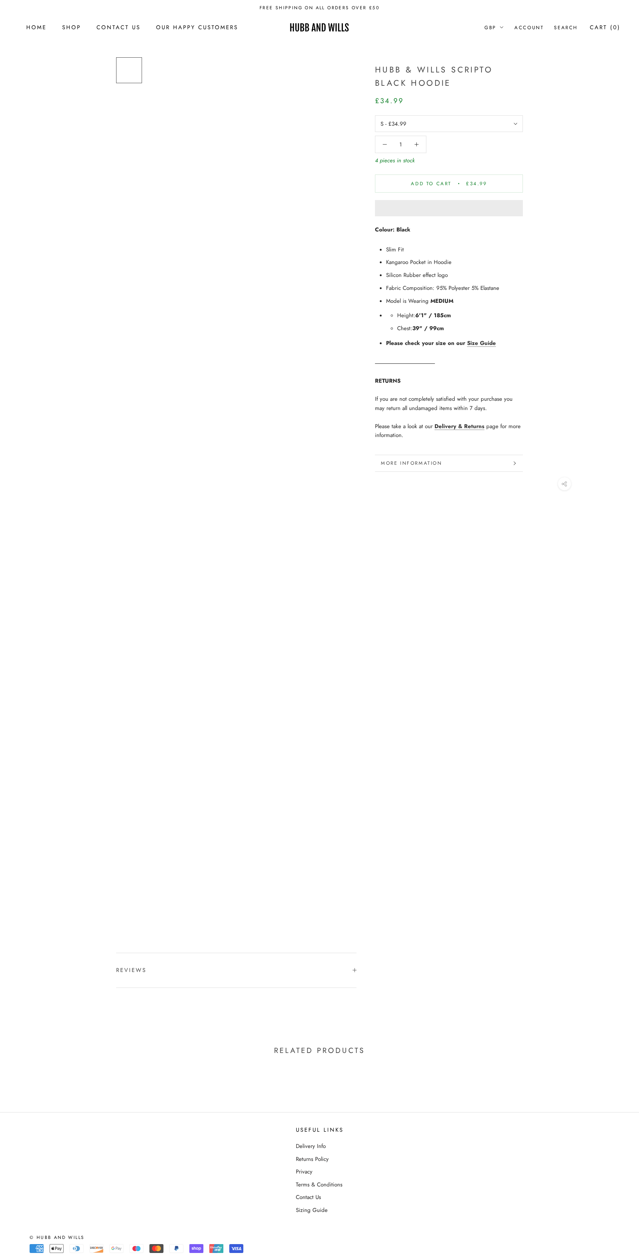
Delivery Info (311, 1146)
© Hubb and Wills (57, 1237)
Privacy (304, 1172)
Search (566, 27)
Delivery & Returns (459, 426)
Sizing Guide (312, 1210)
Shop (71, 27)
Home (36, 27)
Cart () (605, 27)
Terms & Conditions (319, 1185)
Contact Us (119, 27)
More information (411, 463)
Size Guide (481, 343)
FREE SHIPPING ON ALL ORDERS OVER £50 (319, 7)
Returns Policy (312, 1159)
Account (529, 27)
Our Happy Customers (197, 27)
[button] (449, 208)
